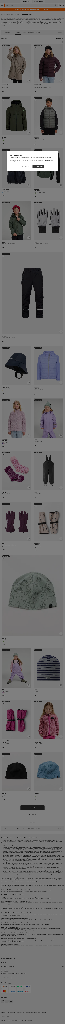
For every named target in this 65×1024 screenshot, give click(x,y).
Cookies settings (26, 166)
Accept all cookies (38, 166)
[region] (32, 161)
